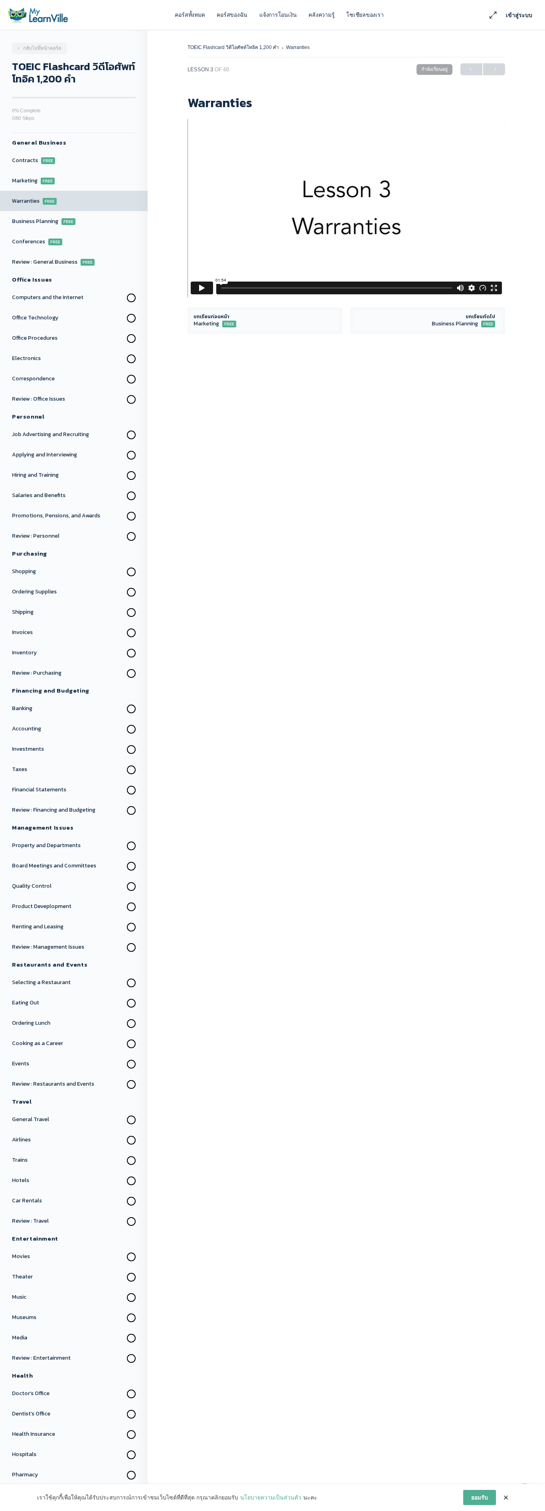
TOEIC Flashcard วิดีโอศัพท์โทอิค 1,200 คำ (234, 47)
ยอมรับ (479, 1497)
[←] (471, 69)
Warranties (298, 47)
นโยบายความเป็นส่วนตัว (270, 1497)
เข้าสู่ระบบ (519, 15)
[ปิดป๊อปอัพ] (506, 1497)
